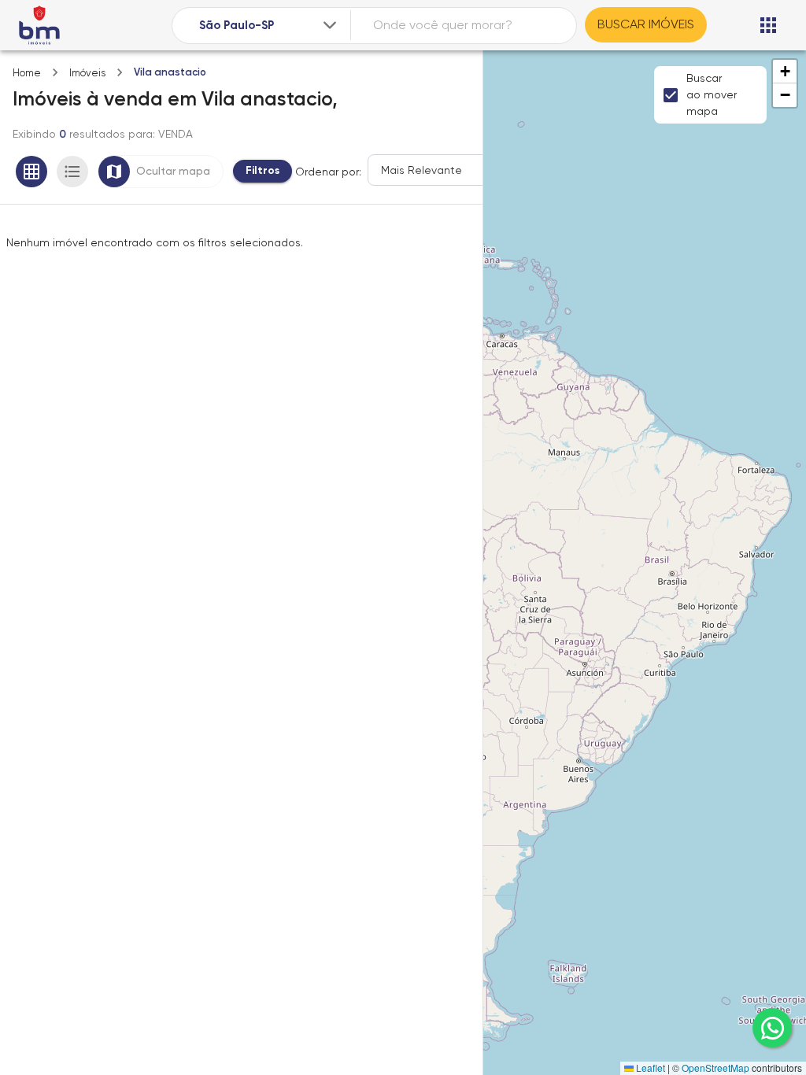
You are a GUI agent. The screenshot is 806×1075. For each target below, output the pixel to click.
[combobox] (269, 25)
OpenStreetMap (715, 1067)
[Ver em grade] (31, 171)
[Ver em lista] (72, 171)
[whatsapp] (772, 1027)
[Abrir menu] (768, 25)
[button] (785, 71)
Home (27, 73)
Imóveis (87, 73)
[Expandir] (330, 25)
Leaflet (649, 1067)
